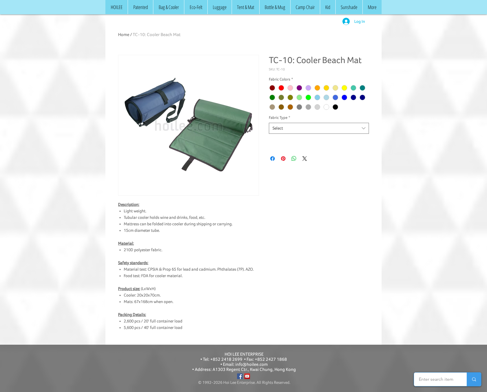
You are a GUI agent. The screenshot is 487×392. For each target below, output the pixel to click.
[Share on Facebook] (272, 158)
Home (123, 34)
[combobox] (319, 128)
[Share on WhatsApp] (294, 158)
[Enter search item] (474, 379)
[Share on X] (304, 158)
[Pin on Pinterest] (283, 158)
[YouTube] (247, 376)
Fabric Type (279, 117)
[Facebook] (240, 376)
